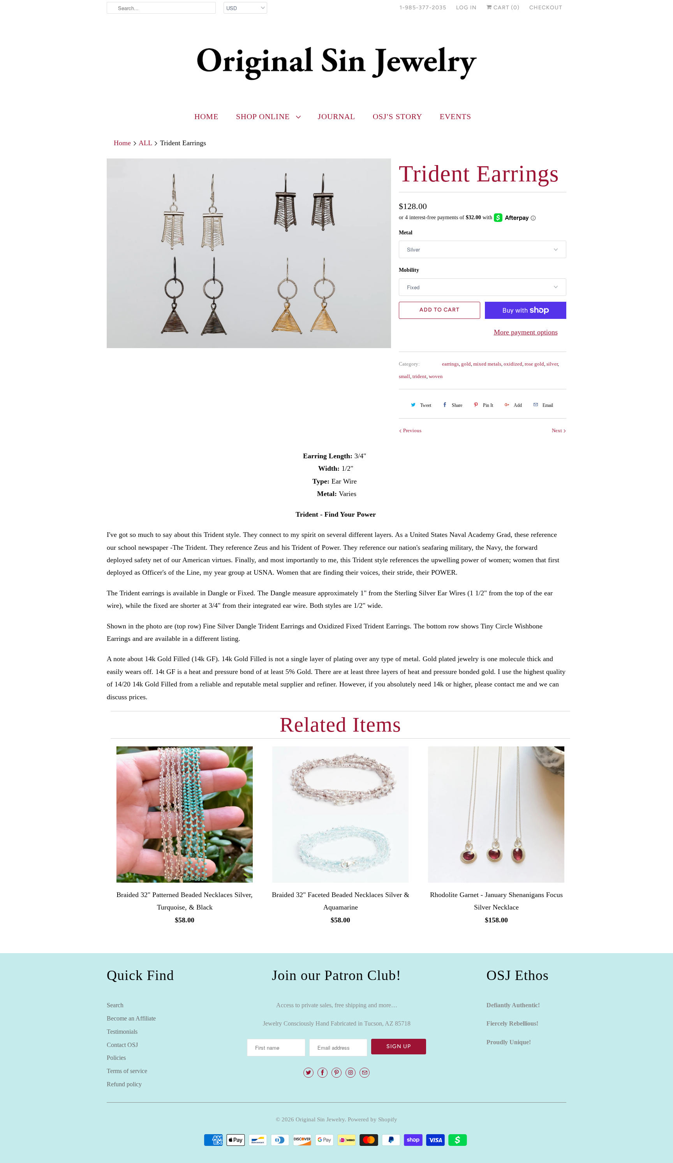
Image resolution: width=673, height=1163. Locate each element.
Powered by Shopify (372, 1119)
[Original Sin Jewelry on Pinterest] (336, 1073)
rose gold (534, 364)
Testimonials (122, 1031)
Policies (116, 1057)
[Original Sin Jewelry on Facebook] (322, 1073)
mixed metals (487, 364)
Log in (466, 7)
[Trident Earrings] (249, 253)
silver (552, 364)
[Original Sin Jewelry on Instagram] (350, 1073)
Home (206, 116)
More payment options (526, 332)
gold (466, 364)
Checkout (545, 7)
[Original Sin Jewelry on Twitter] (308, 1073)
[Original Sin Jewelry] (336, 63)
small (404, 376)
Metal (405, 233)
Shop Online (264, 116)
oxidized (513, 364)
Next (557, 430)
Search (115, 1005)
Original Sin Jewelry (320, 1119)
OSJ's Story (397, 116)
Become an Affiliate (131, 1018)
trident (419, 376)
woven (436, 376)
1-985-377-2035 (423, 7)
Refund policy (124, 1084)
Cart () (506, 7)
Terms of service (127, 1071)
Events (455, 116)
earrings (450, 364)
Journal (336, 116)
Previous (411, 430)
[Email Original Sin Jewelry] (364, 1073)
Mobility (409, 270)
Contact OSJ (122, 1045)
